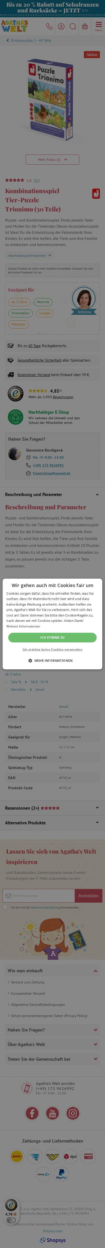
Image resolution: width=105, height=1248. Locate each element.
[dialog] (52, 624)
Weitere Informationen (23, 626)
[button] (52, 660)
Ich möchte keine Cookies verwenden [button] (53, 649)
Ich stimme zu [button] (52, 637)
